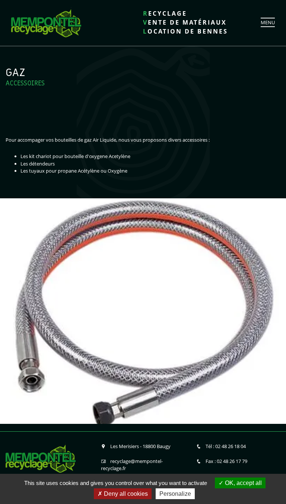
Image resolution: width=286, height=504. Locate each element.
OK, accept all (242, 483)
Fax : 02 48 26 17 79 (226, 461)
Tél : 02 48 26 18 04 (226, 446)
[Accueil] (46, 21)
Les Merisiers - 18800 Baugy (140, 446)
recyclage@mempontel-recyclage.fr (132, 465)
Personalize (175, 494)
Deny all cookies (125, 494)
